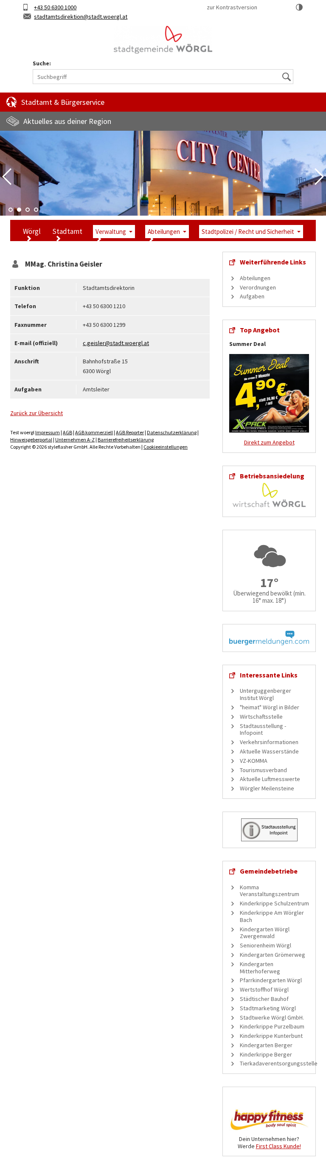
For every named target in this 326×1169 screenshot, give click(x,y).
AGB (67, 432)
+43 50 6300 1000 (55, 7)
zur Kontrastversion (232, 7)
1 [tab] (10, 210)
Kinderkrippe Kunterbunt (271, 1036)
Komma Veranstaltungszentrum (269, 890)
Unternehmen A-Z (75, 439)
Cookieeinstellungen (165, 447)
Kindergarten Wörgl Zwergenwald (264, 932)
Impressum (47, 432)
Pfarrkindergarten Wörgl (271, 980)
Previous (6, 176)
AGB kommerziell (94, 432)
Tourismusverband (263, 770)
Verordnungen (258, 287)
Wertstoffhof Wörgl (264, 989)
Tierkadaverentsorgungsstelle (279, 1063)
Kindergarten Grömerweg (272, 954)
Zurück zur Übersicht (36, 413)
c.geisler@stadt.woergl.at (116, 343)
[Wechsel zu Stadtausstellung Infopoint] (269, 829)
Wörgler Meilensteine (267, 788)
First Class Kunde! (278, 1146)
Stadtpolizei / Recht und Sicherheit (248, 232)
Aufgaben (252, 296)
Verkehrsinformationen (269, 742)
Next (319, 176)
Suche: (42, 63)
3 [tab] (27, 210)
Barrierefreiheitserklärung (126, 439)
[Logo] (163, 40)
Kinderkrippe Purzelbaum (272, 1026)
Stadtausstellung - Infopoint (263, 729)
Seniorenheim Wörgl (265, 945)
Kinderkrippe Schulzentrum (274, 903)
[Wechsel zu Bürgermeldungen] (269, 637)
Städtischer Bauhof (264, 999)
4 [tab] (36, 210)
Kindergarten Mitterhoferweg (260, 967)
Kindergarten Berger (266, 1045)
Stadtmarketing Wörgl (268, 1008)
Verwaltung (111, 232)
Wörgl (32, 231)
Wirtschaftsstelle (261, 716)
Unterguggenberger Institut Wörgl (265, 694)
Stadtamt (67, 231)
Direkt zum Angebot (269, 442)
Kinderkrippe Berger (266, 1054)
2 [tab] (19, 210)
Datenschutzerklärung (172, 432)
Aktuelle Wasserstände (269, 751)
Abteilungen (164, 232)
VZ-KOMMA (253, 760)
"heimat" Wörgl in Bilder (269, 707)
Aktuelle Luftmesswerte (270, 779)
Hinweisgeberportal (31, 439)
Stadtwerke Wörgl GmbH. (272, 1017)
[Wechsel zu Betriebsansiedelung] (269, 494)
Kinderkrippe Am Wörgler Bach (272, 916)
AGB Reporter (130, 432)
